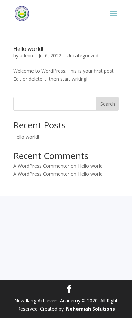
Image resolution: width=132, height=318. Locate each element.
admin (26, 55)
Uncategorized (82, 55)
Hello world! (28, 49)
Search (107, 104)
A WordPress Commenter (41, 174)
